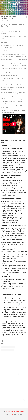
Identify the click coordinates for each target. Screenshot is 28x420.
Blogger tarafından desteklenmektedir (15, 411)
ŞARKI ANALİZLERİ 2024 (7, 350)
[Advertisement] (14, 396)
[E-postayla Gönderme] (2, 344)
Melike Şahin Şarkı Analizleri (8, 347)
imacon (12, 414)
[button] (26, 17)
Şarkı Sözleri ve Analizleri (14, 3)
